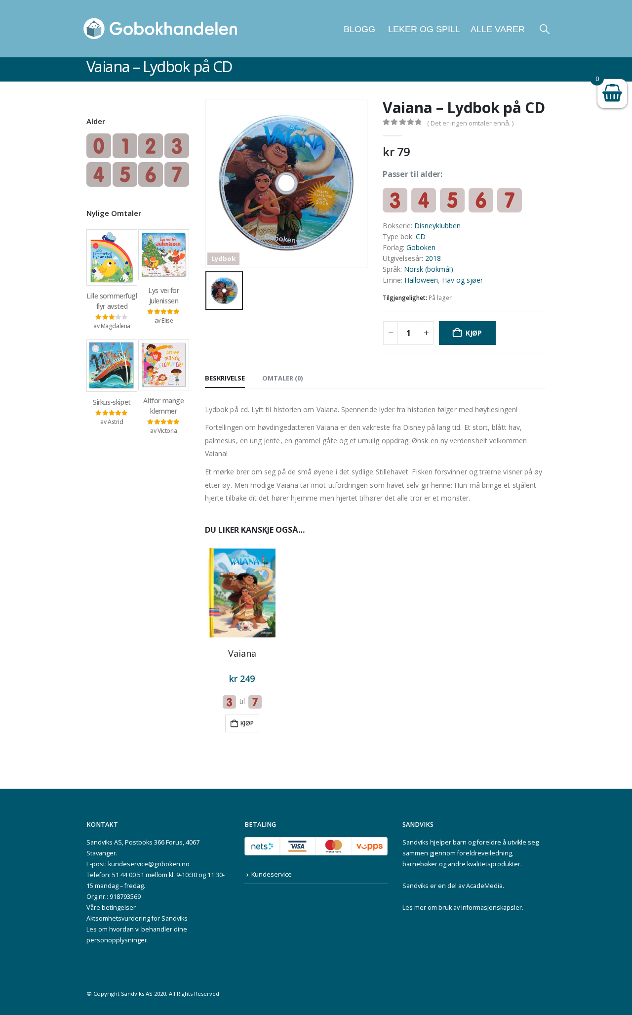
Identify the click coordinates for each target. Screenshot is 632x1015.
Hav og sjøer (462, 280)
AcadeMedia (484, 886)
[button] (545, 29)
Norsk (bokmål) (428, 269)
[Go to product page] (242, 593)
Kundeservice (271, 874)
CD (421, 236)
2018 (433, 258)
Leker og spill (423, 29)
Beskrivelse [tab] (225, 378)
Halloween (421, 280)
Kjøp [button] (247, 723)
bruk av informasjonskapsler (480, 907)
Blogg (359, 29)
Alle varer (498, 29)
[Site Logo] (160, 28)
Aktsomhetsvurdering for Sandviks (137, 918)
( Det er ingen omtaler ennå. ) (470, 123)
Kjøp (474, 333)
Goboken (420, 247)
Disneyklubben (437, 225)
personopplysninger (116, 940)
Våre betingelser (111, 907)
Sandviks (415, 842)
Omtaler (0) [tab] (282, 378)
